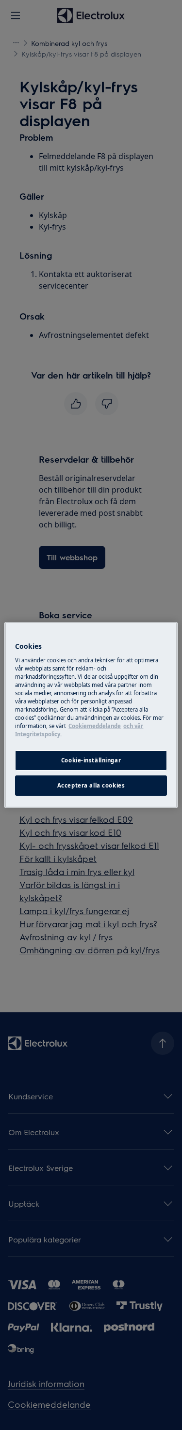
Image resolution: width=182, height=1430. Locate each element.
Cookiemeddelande (94, 726)
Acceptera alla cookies (91, 785)
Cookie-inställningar (91, 760)
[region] (90, 715)
